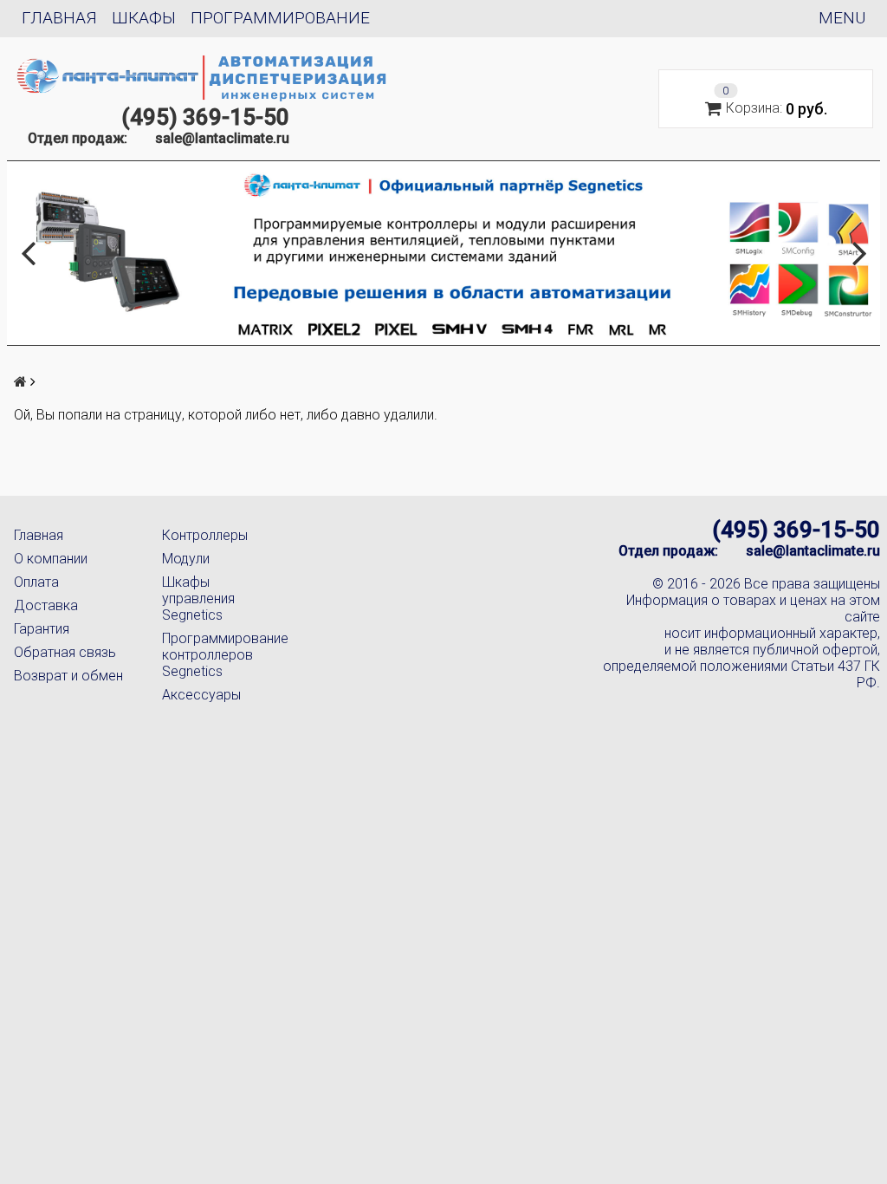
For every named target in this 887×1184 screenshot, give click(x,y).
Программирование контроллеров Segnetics (222, 655)
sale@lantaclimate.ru (222, 138)
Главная (59, 18)
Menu (842, 18)
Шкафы (144, 18)
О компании (50, 558)
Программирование (280, 18)
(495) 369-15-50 (205, 117)
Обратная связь (65, 652)
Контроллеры (205, 535)
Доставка (46, 605)
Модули (186, 558)
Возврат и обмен (68, 675)
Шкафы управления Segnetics (198, 598)
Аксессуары (201, 694)
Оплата (36, 582)
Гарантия (41, 629)
